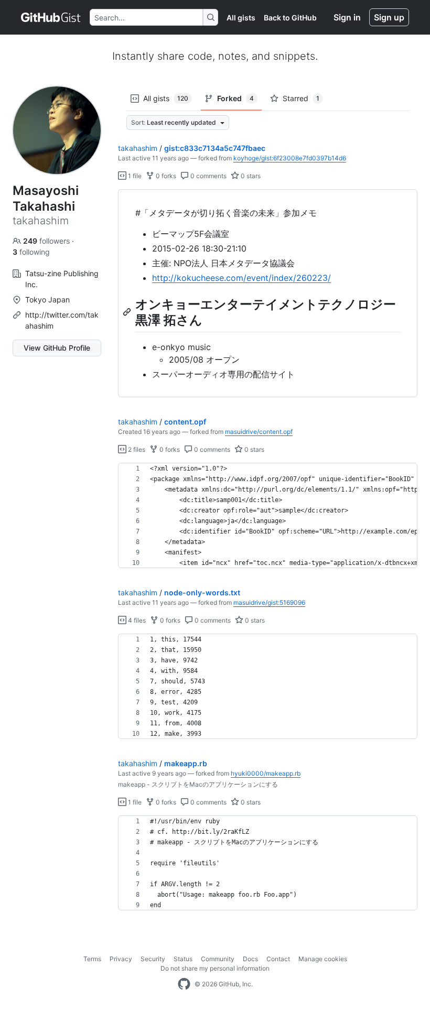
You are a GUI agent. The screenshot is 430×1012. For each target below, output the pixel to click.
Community (217, 959)
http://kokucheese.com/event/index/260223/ (241, 278)
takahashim (137, 148)
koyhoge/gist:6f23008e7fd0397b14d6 (289, 158)
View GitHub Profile (57, 347)
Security (153, 959)
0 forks (165, 176)
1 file (134, 176)
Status (183, 959)
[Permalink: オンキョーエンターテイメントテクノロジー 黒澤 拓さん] (128, 311)
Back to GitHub (290, 17)
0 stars (250, 176)
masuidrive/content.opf (259, 432)
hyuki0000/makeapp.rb (265, 773)
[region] (268, 293)
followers (47, 240)
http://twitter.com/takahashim (62, 320)
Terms (92, 959)
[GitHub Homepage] (184, 984)
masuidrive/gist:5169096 (269, 602)
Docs (250, 959)
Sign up (389, 17)
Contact (278, 959)
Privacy (121, 959)
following (31, 251)
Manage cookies (322, 959)
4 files (136, 620)
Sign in (347, 17)
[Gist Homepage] (51, 17)
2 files (135, 449)
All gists (241, 17)
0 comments (208, 176)
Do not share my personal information (215, 968)
